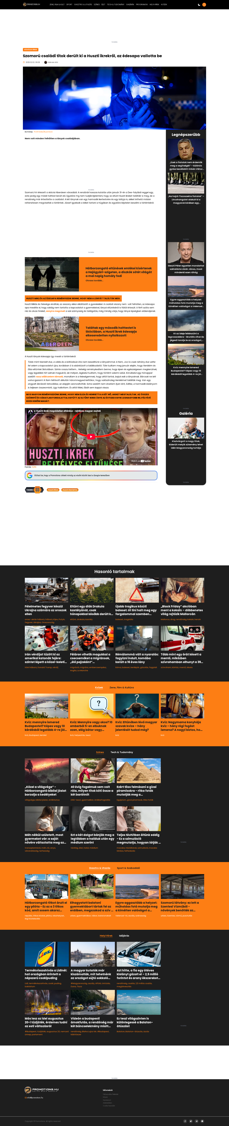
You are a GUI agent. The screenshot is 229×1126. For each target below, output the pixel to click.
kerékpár (135, 667)
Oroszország (48, 622)
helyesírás (80, 735)
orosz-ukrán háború (34, 619)
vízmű (179, 915)
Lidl (26, 983)
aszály (131, 915)
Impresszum (107, 1100)
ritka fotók (148, 799)
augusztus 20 (53, 1031)
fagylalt (153, 667)
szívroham (166, 667)
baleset (119, 619)
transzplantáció (33, 847)
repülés (28, 915)
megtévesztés (124, 986)
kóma (118, 667)
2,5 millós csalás (144, 983)
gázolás (144, 667)
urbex (73, 915)
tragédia (128, 619)
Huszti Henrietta (70, 490)
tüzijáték (41, 1031)
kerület (43, 735)
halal (86, 847)
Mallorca (165, 619)
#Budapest (30, 1031)
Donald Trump (45, 667)
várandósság (31, 851)
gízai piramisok (134, 799)
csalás (131, 983)
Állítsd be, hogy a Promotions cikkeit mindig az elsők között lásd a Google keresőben (72, 475)
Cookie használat (109, 1106)
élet (81, 847)
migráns (84, 667)
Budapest (34, 735)
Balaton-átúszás (134, 1031)
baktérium (30, 986)
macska (121, 847)
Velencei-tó (121, 915)
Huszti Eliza (53, 490)
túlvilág (74, 847)
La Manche (82, 670)
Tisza (79, 986)
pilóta (49, 915)
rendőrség (181, 619)
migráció (74, 667)
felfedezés (129, 851)
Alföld (98, 983)
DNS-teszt (76, 799)
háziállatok (131, 847)
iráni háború (31, 667)
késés (190, 667)
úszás (146, 1031)
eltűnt (73, 619)
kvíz (26, 735)
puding (57, 983)
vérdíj (55, 667)
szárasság (140, 915)
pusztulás (187, 915)
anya (52, 847)
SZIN (34, 467)
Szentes (171, 915)
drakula (81, 619)
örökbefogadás (102, 799)
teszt (88, 735)
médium (94, 847)
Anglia (73, 670)
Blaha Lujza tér (89, 1031)
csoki (50, 983)
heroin (198, 619)
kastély (89, 619)
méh (44, 847)
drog (172, 619)
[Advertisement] (114, 26)
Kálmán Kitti (53, 62)
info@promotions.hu (35, 1097)
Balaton (121, 1031)
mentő (182, 667)
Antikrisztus (54, 799)
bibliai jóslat (42, 799)
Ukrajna (37, 622)
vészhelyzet (58, 915)
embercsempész (97, 667)
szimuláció (143, 847)
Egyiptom (121, 799)
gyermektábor (83, 915)
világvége (30, 799)
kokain (190, 619)
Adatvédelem (107, 1103)
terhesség (44, 851)
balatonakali (104, 915)
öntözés (106, 983)
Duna (73, 986)
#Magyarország (79, 983)
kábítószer (76, 1034)
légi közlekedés (32, 918)
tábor (94, 915)
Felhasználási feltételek (110, 1094)
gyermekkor (88, 799)
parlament (37, 1034)
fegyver (29, 622)
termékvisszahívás (38, 983)
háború (48, 619)
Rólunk (105, 1097)
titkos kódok (39, 915)
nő (48, 847)
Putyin (62, 619)
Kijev (55, 619)
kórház (175, 667)
